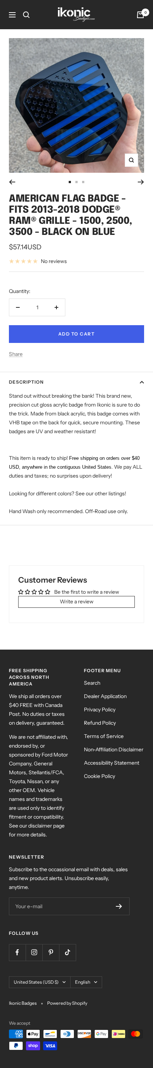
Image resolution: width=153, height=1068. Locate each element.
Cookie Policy (99, 776)
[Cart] (140, 14)
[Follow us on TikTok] (67, 952)
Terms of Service (104, 736)
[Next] (141, 182)
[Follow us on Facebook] (17, 952)
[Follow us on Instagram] (34, 952)
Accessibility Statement (111, 762)
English (82, 982)
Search (92, 683)
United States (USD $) (36, 982)
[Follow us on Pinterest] (50, 952)
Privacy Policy (99, 709)
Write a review (77, 601)
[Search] (26, 14)
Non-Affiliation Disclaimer (113, 749)
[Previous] (12, 182)
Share (16, 354)
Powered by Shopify (67, 1003)
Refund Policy (100, 723)
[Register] (119, 906)
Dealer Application (105, 696)
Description (26, 382)
